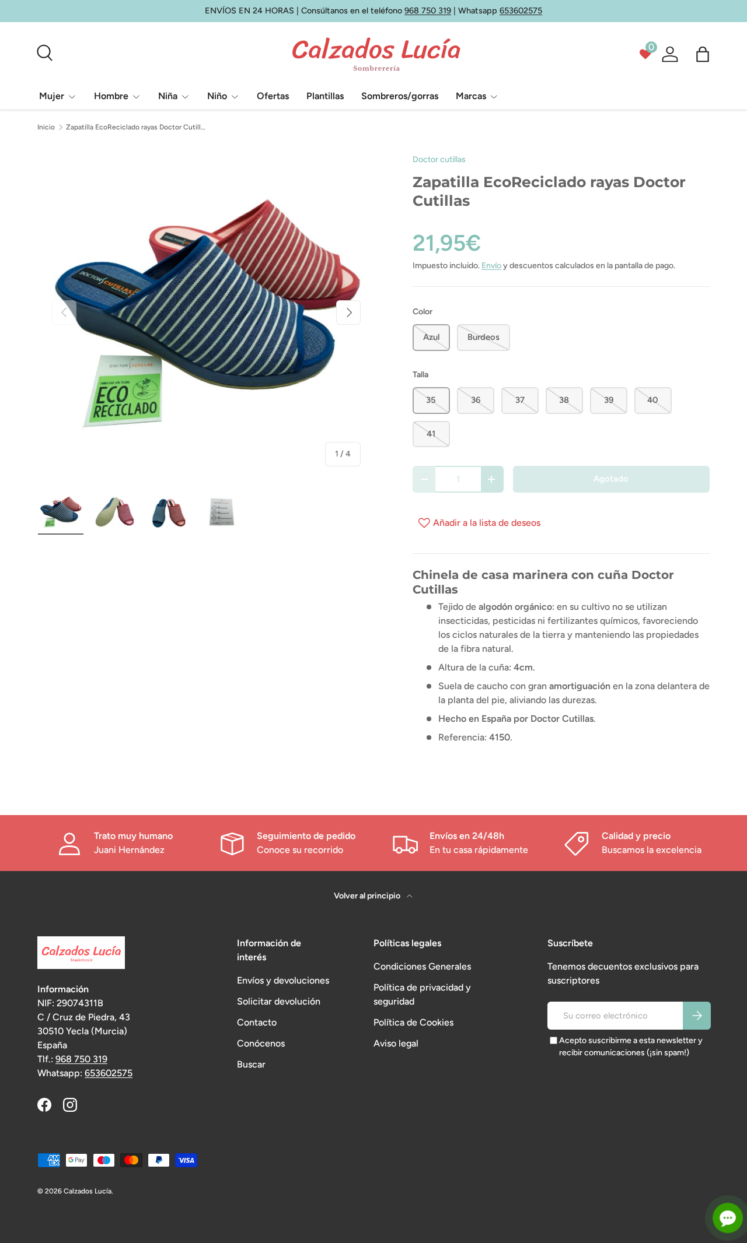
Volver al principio (368, 896)
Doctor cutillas (439, 159)
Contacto (257, 1022)
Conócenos (261, 1043)
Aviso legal (396, 1043)
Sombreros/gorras (399, 95)
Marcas (471, 95)
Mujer (51, 95)
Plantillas (325, 95)
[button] (702, 54)
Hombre (111, 95)
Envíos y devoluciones (283, 980)
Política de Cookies (413, 1022)
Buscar (251, 1064)
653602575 (521, 10)
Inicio (46, 127)
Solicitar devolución (278, 1001)
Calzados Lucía (87, 1191)
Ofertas (273, 95)
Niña (167, 95)
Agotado (611, 478)
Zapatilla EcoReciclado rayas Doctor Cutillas (136, 127)
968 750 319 (427, 10)
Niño (217, 95)
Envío (491, 266)
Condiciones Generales (422, 966)
